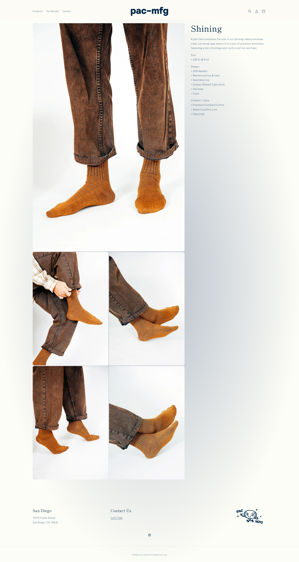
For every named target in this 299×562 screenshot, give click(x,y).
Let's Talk (117, 518)
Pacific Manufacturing (157, 555)
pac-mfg (143, 555)
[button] (249, 11)
